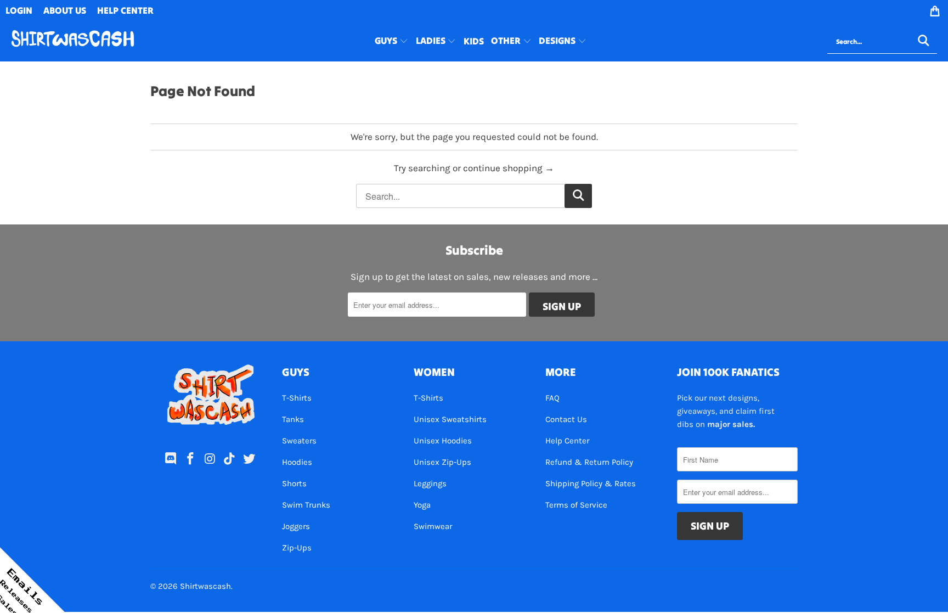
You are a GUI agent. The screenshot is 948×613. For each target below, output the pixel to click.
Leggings (430, 483)
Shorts (294, 483)
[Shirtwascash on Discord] (171, 459)
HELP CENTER (125, 10)
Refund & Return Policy (589, 462)
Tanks (293, 419)
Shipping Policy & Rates (590, 483)
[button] (391, 41)
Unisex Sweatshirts (450, 419)
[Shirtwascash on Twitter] (249, 459)
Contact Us (566, 419)
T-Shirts (297, 398)
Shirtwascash (205, 586)
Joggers (296, 526)
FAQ (552, 398)
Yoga (422, 505)
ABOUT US (64, 10)
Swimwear (433, 526)
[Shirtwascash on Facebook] (190, 459)
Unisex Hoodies (443, 441)
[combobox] (882, 42)
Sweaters (299, 441)
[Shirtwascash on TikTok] (230, 459)
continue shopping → (508, 167)
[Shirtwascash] (72, 41)
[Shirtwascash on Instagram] (210, 459)
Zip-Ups (297, 548)
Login (18, 10)
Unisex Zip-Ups (442, 462)
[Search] (923, 42)
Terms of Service (576, 505)
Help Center (567, 441)
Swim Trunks (306, 505)
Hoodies (297, 462)
